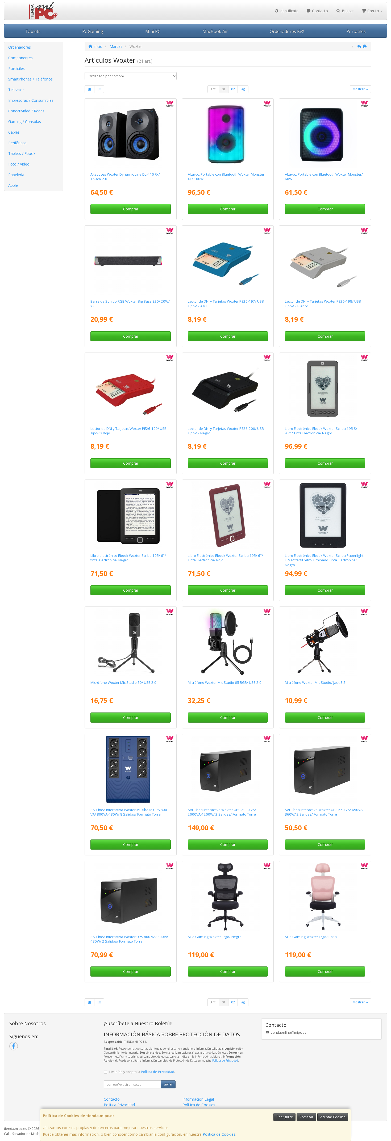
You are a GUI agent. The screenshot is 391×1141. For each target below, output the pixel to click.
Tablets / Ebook (21, 153)
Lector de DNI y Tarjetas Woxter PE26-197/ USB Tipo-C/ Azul (226, 303)
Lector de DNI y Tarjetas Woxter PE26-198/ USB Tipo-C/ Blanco (323, 303)
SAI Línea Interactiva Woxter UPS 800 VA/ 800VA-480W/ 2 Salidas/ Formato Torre (129, 939)
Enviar (168, 1084)
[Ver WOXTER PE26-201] (130, 770)
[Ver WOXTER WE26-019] (325, 642)
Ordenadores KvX (287, 31)
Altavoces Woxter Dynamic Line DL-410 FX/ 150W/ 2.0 (125, 176)
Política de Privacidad (225, 1060)
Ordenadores (19, 47)
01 (224, 89)
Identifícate (288, 10)
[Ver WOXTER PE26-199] (130, 388)
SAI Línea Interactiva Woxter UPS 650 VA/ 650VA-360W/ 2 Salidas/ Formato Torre (324, 812)
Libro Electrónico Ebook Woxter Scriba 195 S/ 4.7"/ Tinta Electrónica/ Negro (321, 430)
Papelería (16, 174)
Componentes (20, 57)
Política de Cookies (219, 1134)
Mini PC (152, 31)
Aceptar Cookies (332, 1117)
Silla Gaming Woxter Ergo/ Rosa (311, 936)
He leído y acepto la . (142, 1072)
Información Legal (198, 1099)
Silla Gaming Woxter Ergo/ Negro (215, 936)
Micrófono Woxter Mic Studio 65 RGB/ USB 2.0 (224, 682)
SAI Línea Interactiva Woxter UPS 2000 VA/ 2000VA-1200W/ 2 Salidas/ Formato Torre (222, 812)
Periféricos (17, 142)
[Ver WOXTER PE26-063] (130, 897)
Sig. (243, 89)
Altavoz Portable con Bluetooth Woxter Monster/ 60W (324, 176)
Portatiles (356, 31)
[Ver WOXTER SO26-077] (130, 134)
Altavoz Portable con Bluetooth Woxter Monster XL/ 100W (226, 176)
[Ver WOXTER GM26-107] (228, 897)
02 (233, 89)
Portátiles (16, 68)
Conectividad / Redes (26, 110)
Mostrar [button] (359, 89)
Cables (14, 132)
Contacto (319, 10)
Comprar (130, 208)
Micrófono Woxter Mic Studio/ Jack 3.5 (315, 682)
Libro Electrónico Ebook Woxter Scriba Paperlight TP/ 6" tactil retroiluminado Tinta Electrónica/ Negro (324, 560)
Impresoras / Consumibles (30, 100)
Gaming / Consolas (24, 121)
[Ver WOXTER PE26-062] (325, 770)
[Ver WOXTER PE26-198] (325, 261)
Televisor (16, 89)
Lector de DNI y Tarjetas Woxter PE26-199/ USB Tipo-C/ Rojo (128, 430)
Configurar (284, 1117)
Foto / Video (19, 164)
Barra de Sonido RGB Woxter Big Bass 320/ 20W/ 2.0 (130, 303)
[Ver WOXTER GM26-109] (325, 897)
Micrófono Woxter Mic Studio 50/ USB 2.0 (123, 682)
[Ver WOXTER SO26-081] (130, 261)
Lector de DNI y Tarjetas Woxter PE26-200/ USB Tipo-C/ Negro (226, 430)
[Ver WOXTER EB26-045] (228, 515)
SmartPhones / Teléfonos (30, 79)
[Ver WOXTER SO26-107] (325, 134)
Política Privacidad (119, 1104)
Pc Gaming (92, 31)
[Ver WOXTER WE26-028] (228, 642)
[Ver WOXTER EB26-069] (325, 388)
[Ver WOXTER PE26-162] (228, 770)
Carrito (373, 10)
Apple (13, 185)
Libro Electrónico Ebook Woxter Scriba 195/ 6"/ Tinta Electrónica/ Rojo (225, 557)
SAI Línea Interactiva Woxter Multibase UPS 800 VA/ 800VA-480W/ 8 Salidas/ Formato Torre (128, 812)
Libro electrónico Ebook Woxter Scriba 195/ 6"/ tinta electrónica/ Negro (128, 557)
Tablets (32, 31)
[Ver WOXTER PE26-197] (228, 261)
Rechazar (306, 1117)
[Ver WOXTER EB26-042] (130, 515)
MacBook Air (215, 31)
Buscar (347, 10)
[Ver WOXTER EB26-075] (325, 515)
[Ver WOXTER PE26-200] (228, 388)
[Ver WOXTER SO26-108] (228, 134)
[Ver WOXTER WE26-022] (130, 642)
